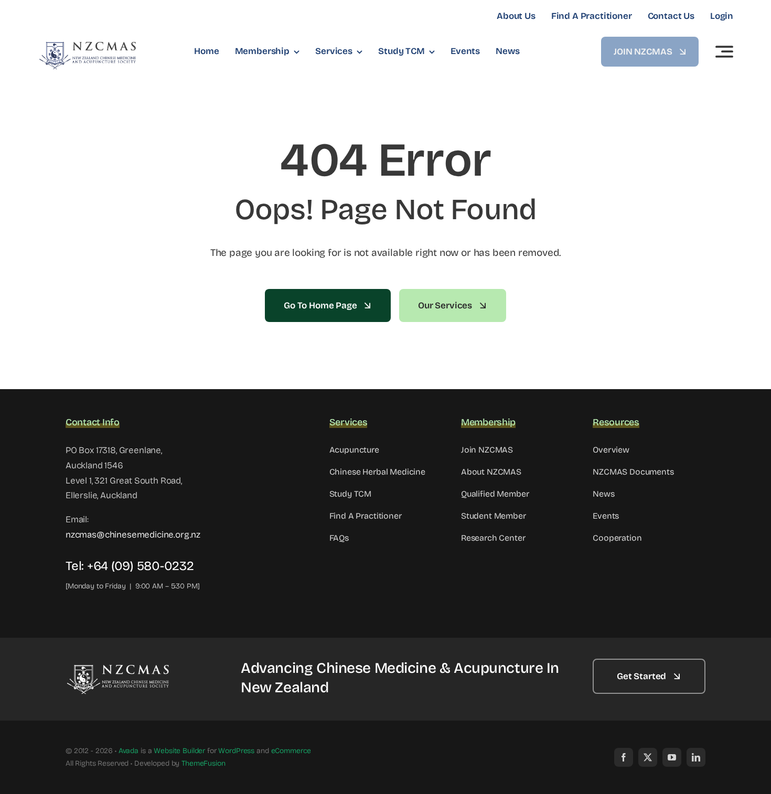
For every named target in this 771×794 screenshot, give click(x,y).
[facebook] (623, 757)
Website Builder (179, 750)
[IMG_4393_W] (118, 667)
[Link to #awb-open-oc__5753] (724, 51)
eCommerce (291, 750)
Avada (128, 750)
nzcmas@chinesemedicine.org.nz (133, 534)
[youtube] (671, 757)
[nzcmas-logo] (87, 44)
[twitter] (647, 757)
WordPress (236, 750)
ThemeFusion (203, 763)
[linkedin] (696, 757)
